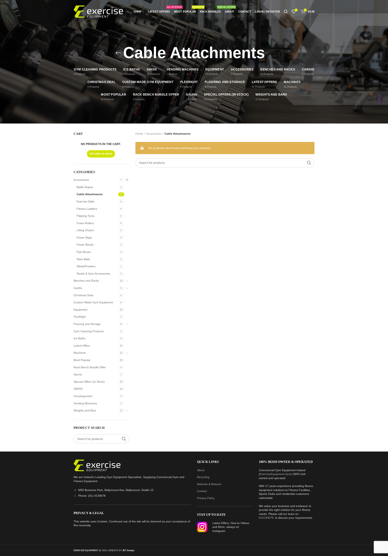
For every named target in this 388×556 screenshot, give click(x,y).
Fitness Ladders (87, 208)
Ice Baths (79, 338)
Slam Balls (83, 259)
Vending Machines (85, 403)
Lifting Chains (85, 230)
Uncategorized (83, 396)
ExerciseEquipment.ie (274, 474)
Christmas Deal (83, 295)
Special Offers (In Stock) (89, 381)
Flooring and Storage (87, 324)
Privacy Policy (206, 498)
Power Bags (84, 237)
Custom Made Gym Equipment (93, 302)
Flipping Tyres (86, 215)
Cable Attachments (90, 194)
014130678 (266, 517)
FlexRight (80, 316)
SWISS (78, 388)
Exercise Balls (85, 201)
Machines (80, 352)
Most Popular (82, 360)
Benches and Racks (86, 280)
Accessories (153, 133)
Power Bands (85, 244)
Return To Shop (101, 153)
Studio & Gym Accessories (93, 273)
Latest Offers (82, 345)
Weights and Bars (85, 410)
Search (309, 162)
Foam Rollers (85, 223)
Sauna (78, 374)
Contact (202, 491)
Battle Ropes (85, 187)
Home (139, 133)
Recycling (203, 477)
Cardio (78, 288)
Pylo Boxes (84, 252)
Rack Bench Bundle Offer (90, 367)
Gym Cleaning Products (89, 331)
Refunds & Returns (209, 484)
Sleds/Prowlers (86, 266)
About (201, 470)
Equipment (80, 309)
